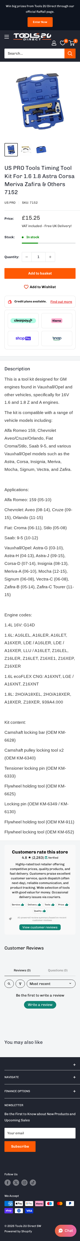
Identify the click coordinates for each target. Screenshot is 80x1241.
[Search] (70, 53)
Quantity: (11, 257)
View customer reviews (40, 927)
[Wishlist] (62, 43)
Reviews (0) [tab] (22, 970)
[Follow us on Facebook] (7, 1182)
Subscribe (20, 1146)
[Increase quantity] (50, 257)
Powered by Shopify (18, 1231)
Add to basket (40, 273)
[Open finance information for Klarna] (56, 320)
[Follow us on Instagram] (24, 1182)
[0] (72, 43)
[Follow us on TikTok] (33, 1182)
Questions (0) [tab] (58, 970)
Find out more (61, 302)
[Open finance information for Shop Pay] (23, 338)
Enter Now (40, 22)
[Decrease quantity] (26, 257)
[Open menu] (6, 37)
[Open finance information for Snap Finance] (56, 338)
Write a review (40, 1005)
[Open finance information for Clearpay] (23, 320)
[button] (65, 1230)
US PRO (10, 203)
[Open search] (9, 984)
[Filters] (20, 984)
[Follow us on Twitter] (16, 1182)
